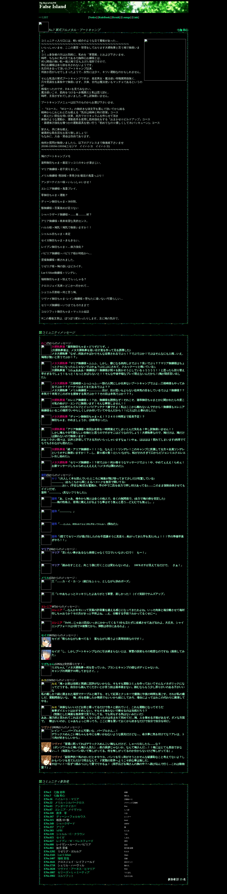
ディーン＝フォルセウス (71, 816)
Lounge (126, 17)
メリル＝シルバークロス (69, 802)
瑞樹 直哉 (63, 858)
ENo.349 (49, 823)
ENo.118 (49, 813)
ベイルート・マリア (67, 799)
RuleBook (104, 17)
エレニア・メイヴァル (68, 809)
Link (135, 17)
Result (115, 17)
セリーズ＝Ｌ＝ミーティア (74, 872)
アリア (60, 827)
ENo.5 (47, 792)
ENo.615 (49, 837)
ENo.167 (49, 816)
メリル (45, 577)
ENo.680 (49, 844)
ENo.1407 (49, 858)
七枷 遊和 (59, 792)
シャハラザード (65, 823)
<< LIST (43, 17)
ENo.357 (49, 827)
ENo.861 (49, 848)
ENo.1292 (49, 851)
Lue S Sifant (64, 854)
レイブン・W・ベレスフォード (74, 841)
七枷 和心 (182, 30)
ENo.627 (49, 841)
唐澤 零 (61, 813)
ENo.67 (48, 809)
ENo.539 (49, 834)
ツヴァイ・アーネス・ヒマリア (76, 868)
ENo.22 (48, 802)
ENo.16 (48, 799)
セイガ (45, 635)
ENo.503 (49, 830)
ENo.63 (48, 806)
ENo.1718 (49, 865)
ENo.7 (47, 795)
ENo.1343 (49, 854)
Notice (92, 17)
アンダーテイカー (65, 806)
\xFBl (59, 830)
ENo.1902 (49, 875)
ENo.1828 (49, 868)
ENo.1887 (49, 872)
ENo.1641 (49, 861)
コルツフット (66, 875)
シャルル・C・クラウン (70, 834)
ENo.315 (49, 820)
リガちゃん (48, 664)
